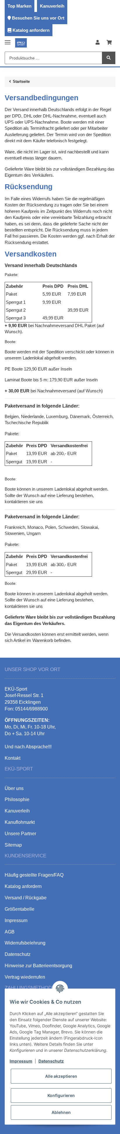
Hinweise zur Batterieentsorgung (38, 965)
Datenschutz (51, 1060)
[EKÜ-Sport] (21, 42)
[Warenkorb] (109, 42)
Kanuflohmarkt (20, 822)
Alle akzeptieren (61, 1076)
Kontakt (12, 758)
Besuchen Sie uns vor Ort (38, 17)
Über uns (14, 788)
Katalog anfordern (31, 30)
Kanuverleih (52, 5)
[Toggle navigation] (7, 39)
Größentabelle (19, 909)
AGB (10, 931)
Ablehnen (61, 1112)
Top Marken (19, 5)
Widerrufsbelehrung (25, 942)
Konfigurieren (61, 1095)
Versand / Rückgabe (26, 897)
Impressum (21, 1060)
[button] (97, 42)
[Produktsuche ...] (108, 58)
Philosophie (17, 799)
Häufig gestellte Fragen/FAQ (34, 875)
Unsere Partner (20, 833)
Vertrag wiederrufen (25, 977)
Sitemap (13, 844)
